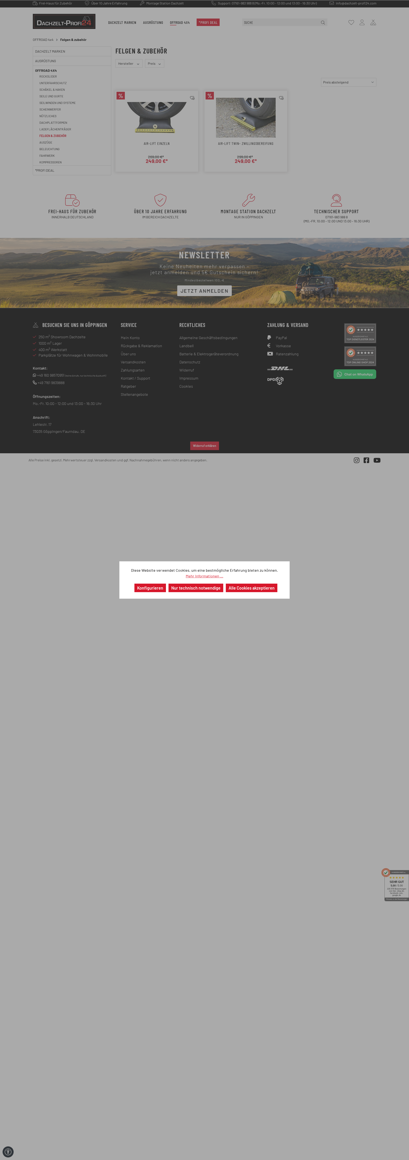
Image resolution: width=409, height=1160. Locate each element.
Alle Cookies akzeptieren (252, 587)
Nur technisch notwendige (195, 587)
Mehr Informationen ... (204, 576)
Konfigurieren (150, 587)
